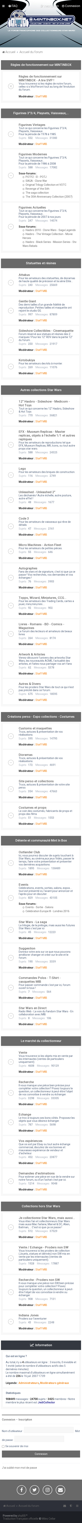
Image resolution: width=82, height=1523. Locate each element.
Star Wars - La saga (33, 922)
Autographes (28, 568)
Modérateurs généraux (54, 1382)
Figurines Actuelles (32, 207)
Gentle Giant (27, 301)
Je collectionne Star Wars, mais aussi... (47, 1218)
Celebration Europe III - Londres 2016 (47, 911)
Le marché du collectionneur (41, 1041)
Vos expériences (31, 1141)
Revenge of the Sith (37, 188)
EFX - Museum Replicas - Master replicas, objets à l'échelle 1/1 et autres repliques (47, 435)
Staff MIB (41, 96)
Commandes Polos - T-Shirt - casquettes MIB (40, 979)
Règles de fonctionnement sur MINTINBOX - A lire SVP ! (40, 78)
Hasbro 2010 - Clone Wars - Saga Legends (50, 230)
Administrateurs (28, 1382)
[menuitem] (13, 5)
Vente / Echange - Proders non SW (43, 1247)
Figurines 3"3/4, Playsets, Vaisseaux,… (41, 113)
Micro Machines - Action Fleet (40, 545)
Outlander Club (29, 852)
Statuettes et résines (41, 263)
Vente (23, 1052)
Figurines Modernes (33, 154)
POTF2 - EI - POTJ (36, 176)
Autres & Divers (30, 684)
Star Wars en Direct (33, 1008)
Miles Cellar (48, 1518)
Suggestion (27, 948)
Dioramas (26, 755)
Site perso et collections (36, 781)
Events (23, 884)
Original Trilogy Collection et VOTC (45, 184)
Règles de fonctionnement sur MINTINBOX (41, 65)
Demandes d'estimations (37, 1173)
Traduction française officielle (20, 1518)
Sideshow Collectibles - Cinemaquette (46, 331)
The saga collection (37, 192)
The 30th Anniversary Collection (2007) (48, 196)
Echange (25, 1114)
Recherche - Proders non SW (39, 1280)
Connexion (8, 1419)
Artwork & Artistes (32, 654)
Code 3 (24, 518)
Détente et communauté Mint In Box (41, 840)
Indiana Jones (29, 1315)
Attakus (24, 275)
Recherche (26, 1082)
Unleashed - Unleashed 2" (37, 492)
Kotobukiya (27, 360)
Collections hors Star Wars (41, 1206)
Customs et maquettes (35, 728)
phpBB (22, 1515)
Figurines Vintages (32, 125)
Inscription (25, 1419)
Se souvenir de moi (16, 1446)
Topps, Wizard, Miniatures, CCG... (42, 598)
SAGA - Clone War (36, 180)
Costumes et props (33, 807)
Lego (22, 468)
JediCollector (46, 1402)
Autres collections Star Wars (41, 390)
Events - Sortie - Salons (39, 907)
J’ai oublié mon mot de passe (19, 1467)
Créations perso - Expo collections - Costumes (41, 716)
